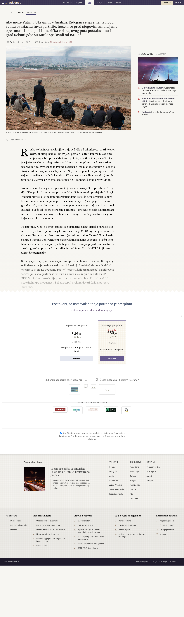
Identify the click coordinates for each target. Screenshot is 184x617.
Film (131, 494)
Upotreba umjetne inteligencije (91, 544)
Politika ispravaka (85, 525)
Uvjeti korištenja (85, 521)
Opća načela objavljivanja (47, 521)
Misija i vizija (15, 521)
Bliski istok (113, 480)
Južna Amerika (115, 485)
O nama (13, 530)
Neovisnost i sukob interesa (48, 534)
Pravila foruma (125, 521)
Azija (111, 476)
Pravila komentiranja (127, 525)
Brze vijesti (151, 471)
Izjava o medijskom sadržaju (48, 525)
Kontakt (163, 534)
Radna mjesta (124, 530)
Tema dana (134, 467)
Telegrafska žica (153, 467)
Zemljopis (134, 498)
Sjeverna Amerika (116, 489)
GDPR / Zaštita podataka (88, 548)
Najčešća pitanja (167, 521)
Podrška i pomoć (167, 525)
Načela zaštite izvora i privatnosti (50, 530)
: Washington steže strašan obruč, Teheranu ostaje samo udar (159, 90)
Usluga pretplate (167, 530)
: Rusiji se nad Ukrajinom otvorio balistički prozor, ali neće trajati (158, 102)
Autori (149, 476)
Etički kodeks (41, 546)
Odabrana (112, 359)
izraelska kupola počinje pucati (158, 113)
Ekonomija (134, 471)
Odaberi (76, 359)
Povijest (133, 480)
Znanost (133, 489)
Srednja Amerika (116, 494)
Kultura (133, 476)
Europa (112, 467)
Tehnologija (135, 485)
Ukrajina (113, 471)
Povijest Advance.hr (18, 525)
